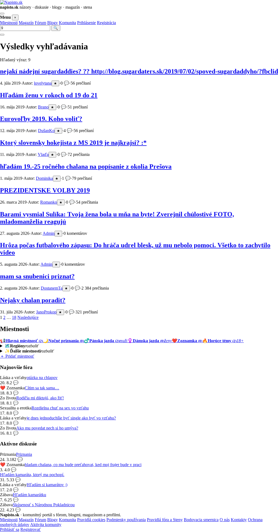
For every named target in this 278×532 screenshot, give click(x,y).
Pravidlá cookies (91, 519)
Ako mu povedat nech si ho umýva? (47, 428)
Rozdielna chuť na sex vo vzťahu (60, 408)
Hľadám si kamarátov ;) (47, 484)
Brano (43, 107)
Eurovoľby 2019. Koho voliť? (41, 118)
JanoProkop (46, 312)
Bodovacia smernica (201, 519)
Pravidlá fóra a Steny (165, 519)
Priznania (24, 454)
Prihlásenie (86, 22)
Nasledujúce (28, 317)
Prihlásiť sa (9, 529)
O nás (225, 519)
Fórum (40, 22)
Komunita (67, 22)
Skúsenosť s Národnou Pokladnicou (44, 504)
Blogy (52, 22)
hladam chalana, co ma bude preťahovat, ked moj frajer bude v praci (83, 464)
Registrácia (106, 22)
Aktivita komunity (45, 524)
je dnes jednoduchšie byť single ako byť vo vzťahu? (71, 418)
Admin (49, 233)
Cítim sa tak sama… (42, 388)
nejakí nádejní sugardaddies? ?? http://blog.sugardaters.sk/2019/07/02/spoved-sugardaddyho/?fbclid (139, 71)
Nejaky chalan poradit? (32, 300)
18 (14, 317)
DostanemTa (51, 288)
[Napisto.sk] (11, 2)
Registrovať (30, 529)
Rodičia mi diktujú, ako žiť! (40, 398)
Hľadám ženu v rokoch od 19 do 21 (48, 95)
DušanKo (46, 130)
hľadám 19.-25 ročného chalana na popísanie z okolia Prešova (86, 166)
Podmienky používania (126, 519)
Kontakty (239, 519)
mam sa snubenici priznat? (37, 276)
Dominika (44, 178)
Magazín (26, 22)
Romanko (48, 202)
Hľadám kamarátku (29, 494)
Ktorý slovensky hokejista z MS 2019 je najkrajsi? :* (73, 142)
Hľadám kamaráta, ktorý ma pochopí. (32, 474)
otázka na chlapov (42, 377)
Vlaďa (43, 154)
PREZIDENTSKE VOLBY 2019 (45, 190)
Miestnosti (9, 22)
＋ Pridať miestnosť (17, 356)
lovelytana (43, 83)
